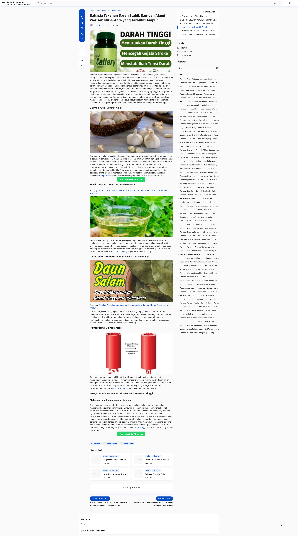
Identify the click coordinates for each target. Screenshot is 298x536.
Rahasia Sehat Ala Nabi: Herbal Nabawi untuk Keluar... (198, 109)
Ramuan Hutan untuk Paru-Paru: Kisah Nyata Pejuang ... (198, 153)
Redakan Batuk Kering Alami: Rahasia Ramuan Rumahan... (198, 198)
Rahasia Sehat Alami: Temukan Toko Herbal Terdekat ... (197, 321)
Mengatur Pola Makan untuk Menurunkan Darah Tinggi (205, 30)
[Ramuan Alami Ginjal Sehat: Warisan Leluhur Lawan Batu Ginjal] (138, 459)
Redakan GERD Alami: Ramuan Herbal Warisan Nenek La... (198, 265)
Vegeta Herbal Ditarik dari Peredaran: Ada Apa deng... (198, 135)
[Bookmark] (82, 53)
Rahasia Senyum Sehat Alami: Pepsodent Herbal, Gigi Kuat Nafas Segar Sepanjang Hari (156, 474)
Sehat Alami (112, 443)
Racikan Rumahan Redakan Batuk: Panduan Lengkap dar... (197, 277)
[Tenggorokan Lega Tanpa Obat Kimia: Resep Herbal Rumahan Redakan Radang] (96, 459)
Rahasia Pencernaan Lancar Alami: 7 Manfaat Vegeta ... (198, 116)
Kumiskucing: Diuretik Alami (193, 27)
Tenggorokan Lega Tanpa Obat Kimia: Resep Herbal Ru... (197, 217)
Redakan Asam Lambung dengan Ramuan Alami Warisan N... (199, 288)
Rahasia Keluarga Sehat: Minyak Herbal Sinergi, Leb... (199, 232)
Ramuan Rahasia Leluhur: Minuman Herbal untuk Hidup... (199, 206)
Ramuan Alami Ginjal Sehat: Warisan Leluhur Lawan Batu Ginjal (158, 459)
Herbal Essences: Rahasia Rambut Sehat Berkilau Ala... (199, 254)
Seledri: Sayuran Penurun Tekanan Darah (199, 19)
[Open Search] (280, 525)
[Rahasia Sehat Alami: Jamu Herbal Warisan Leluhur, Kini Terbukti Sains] (96, 473)
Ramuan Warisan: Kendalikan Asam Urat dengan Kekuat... (199, 325)
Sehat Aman (129, 443)
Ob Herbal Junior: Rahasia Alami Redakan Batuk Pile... (199, 157)
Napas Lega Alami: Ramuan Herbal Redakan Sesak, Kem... (197, 90)
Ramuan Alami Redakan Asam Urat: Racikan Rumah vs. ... (197, 79)
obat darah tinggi (120, 388)
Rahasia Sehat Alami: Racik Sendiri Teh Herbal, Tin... (198, 235)
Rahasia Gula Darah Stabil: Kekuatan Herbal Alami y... (197, 191)
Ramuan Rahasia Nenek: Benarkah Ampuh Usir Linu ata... (198, 172)
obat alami (121, 251)
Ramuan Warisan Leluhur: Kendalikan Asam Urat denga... (199, 258)
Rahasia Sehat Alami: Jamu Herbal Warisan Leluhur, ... (196, 209)
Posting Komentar (133, 487)
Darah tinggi (140, 427)
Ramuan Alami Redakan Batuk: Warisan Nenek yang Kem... (198, 310)
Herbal (97, 443)
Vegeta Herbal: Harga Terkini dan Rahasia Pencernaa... (196, 127)
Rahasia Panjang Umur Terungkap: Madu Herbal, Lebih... (199, 120)
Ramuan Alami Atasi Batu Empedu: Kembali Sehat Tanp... (199, 101)
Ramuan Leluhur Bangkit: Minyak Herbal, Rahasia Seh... (199, 112)
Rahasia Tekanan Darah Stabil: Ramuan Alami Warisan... (198, 194)
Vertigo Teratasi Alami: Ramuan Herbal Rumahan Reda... (199, 243)
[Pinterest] (82, 23)
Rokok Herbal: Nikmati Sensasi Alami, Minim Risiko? (197, 142)
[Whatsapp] (82, 28)
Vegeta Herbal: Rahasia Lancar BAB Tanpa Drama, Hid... (199, 329)
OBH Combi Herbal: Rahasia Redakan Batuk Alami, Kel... (197, 146)
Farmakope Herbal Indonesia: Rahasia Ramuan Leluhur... (198, 168)
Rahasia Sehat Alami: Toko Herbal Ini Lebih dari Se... (199, 291)
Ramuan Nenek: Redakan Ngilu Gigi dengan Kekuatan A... (197, 284)
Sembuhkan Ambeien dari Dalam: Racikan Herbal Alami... (199, 202)
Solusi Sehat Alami (15, 2)
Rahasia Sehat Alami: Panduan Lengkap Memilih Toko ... (199, 138)
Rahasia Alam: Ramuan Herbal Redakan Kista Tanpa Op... (197, 97)
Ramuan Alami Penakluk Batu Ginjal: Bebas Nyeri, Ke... (199, 228)
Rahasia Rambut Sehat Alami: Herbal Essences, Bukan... (198, 165)
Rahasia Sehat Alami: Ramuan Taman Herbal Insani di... (197, 299)
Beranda (86, 524)
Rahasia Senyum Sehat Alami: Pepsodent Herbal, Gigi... (199, 213)
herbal (105, 322)
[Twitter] (82, 18)
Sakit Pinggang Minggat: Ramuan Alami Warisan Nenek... (199, 180)
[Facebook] (82, 12)
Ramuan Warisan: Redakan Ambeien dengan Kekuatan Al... (197, 105)
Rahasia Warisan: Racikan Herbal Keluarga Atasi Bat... (199, 303)
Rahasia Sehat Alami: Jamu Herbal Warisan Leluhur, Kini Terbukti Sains (115, 474)
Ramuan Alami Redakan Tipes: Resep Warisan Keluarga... (198, 86)
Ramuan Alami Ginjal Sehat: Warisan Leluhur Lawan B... (197, 221)
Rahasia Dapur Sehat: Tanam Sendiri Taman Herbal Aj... (197, 318)
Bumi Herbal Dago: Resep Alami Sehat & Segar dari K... (198, 131)
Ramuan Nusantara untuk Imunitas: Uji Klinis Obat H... (198, 224)
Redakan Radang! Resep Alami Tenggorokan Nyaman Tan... (197, 94)
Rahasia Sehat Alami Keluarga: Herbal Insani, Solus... (198, 161)
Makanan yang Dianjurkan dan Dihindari (200, 34)
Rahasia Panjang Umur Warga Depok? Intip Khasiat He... (197, 332)
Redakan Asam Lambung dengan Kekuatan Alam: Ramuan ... (199, 83)
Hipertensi (106, 175)
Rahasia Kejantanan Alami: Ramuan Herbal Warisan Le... (197, 295)
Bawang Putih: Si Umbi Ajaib (193, 16)
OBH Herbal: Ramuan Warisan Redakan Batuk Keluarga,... (198, 239)
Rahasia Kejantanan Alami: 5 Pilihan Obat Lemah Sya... (199, 150)
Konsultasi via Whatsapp (131, 179)
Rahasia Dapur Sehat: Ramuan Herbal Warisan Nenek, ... (198, 280)
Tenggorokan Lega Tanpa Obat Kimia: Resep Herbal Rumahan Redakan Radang (115, 459)
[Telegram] (82, 34)
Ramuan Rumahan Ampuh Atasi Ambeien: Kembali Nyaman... (196, 247)
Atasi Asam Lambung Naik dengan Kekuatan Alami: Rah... (197, 269)
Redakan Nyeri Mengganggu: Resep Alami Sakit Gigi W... (199, 176)
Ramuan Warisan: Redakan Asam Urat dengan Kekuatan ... (198, 250)
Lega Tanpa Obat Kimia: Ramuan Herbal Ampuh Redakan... (199, 262)
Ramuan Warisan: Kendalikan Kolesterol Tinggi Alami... (198, 273)
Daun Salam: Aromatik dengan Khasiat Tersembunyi (204, 23)
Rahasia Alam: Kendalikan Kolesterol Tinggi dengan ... (197, 187)
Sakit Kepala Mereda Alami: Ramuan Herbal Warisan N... (197, 183)
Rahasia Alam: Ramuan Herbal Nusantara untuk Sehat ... (199, 306)
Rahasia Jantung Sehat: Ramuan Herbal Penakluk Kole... (199, 124)
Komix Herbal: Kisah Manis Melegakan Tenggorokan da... (195, 314)
